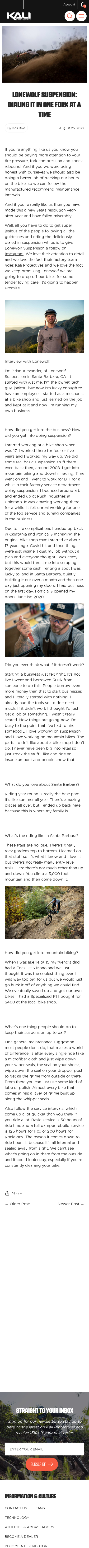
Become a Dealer (21, 1537)
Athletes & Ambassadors (29, 1527)
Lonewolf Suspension (25, 248)
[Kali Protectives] (19, 16)
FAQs (40, 1508)
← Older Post (17, 1204)
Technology (17, 1518)
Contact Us (16, 1508)
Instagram (14, 254)
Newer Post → (71, 1204)
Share (17, 1193)
